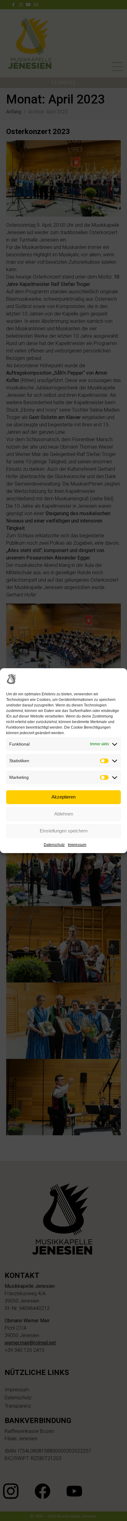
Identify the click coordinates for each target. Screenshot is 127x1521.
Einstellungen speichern (64, 830)
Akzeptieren (63, 796)
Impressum (77, 845)
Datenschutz (54, 845)
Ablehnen (63, 813)
